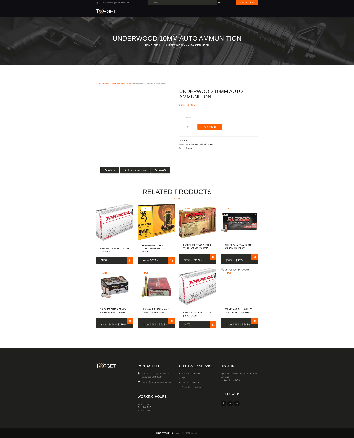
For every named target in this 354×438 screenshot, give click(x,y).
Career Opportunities (191, 387)
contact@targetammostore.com (156, 382)
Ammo (106, 83)
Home (148, 45)
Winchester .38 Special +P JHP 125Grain (197, 314)
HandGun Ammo (118, 83)
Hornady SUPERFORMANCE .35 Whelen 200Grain (155, 310)
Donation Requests (190, 382)
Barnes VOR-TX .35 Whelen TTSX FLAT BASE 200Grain (197, 246)
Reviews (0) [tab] (160, 170)
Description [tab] (110, 170)
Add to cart (210, 127)
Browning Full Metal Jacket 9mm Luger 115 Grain (153, 248)
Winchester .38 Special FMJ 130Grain (114, 250)
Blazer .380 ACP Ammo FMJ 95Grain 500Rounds (238, 246)
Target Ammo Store (164, 432)
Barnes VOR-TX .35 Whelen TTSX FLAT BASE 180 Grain (238, 310)
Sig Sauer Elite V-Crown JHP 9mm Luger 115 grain (113, 310)
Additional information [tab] (135, 170)
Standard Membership (192, 373)
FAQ (184, 378)
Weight (189, 117)
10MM (130, 83)
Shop (157, 45)
